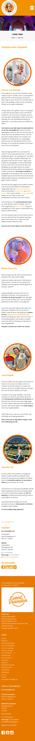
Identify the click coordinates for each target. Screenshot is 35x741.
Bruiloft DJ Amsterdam (7, 643)
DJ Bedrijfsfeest (6, 655)
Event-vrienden (20, 206)
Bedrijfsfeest (5, 672)
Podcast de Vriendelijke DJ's (9, 679)
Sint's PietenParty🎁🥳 (8, 653)
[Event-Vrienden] (17, 599)
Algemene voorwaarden (9, 725)
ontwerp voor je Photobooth (17, 314)
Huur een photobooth (7, 645)
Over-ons (4, 675)
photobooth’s (18, 191)
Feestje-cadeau (26, 193)
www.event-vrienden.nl (11, 585)
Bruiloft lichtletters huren (9, 621)
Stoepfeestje (5, 670)
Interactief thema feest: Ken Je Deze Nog (14, 623)
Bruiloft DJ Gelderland (7, 665)
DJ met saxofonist (6, 658)
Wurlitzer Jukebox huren (8, 619)
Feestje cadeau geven (8, 616)
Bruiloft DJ (4, 662)
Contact (3, 677)
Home (13, 38)
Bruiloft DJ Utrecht (6, 667)
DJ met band (5, 660)
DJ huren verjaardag (7, 648)
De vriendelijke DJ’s (7, 522)
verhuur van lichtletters (23, 189)
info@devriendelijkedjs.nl (10, 557)
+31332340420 (8, 553)
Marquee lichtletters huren (9, 628)
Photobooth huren (7, 626)
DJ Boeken (4, 641)
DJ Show (3, 638)
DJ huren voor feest (7, 650)
